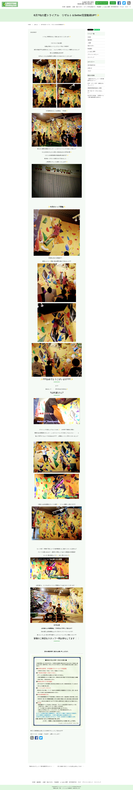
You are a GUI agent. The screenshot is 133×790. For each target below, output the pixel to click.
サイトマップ (91, 57)
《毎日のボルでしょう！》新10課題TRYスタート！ (96, 79)
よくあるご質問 (106, 6)
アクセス (122, 6)
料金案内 (99, 6)
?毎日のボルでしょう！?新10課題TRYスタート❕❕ (41, 766)
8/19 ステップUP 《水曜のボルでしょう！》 (96, 84)
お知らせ (36, 24)
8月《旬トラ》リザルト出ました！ (95, 91)
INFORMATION (114, 6)
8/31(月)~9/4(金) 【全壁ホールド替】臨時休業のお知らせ (96, 96)
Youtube (113, 2)
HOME (63, 6)
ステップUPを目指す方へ (90, 6)
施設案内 (68, 6)
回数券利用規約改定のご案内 (95, 88)
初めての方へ (79, 6)
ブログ (126, 6)
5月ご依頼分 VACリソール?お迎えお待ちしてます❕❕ (70, 766)
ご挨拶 (73, 6)
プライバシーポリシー (93, 54)
